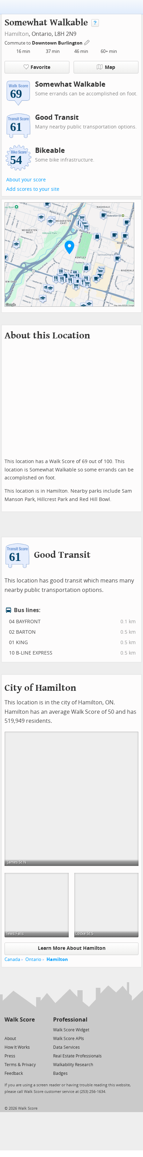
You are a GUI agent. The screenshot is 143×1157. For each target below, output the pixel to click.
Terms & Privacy (20, 1064)
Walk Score (20, 1019)
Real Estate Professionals (77, 1056)
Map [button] (110, 67)
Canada (12, 959)
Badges (60, 1073)
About (10, 1038)
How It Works (17, 1047)
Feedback (14, 1073)
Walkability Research (73, 1064)
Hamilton (17, 34)
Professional (70, 1019)
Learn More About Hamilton (72, 948)
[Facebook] (19, 1029)
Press (10, 1056)
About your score (26, 180)
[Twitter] (8, 1029)
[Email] (30, 1029)
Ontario (33, 959)
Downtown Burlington (58, 43)
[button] (69, 247)
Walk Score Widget (71, 1029)
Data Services (66, 1047)
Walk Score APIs (68, 1038)
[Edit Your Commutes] (87, 42)
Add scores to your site (32, 189)
